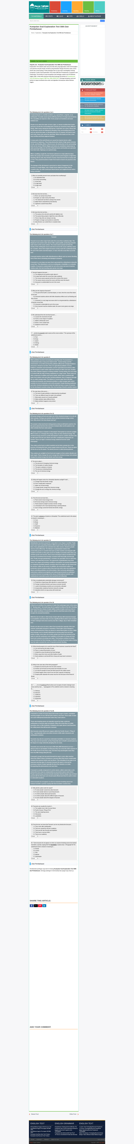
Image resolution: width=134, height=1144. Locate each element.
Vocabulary (95, 132)
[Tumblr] (97, 84)
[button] (54, 97)
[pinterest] (88, 84)
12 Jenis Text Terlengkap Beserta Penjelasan (90, 1126)
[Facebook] (82, 84)
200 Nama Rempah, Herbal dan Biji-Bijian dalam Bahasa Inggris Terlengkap (94, 112)
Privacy (46, 1139)
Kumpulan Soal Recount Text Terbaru (39, 1135)
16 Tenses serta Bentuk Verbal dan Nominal (66, 1134)
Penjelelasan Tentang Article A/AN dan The (66, 1126)
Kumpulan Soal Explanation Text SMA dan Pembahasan (49, 28)
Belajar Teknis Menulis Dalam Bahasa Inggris (91, 1134)
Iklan (32, 1139)
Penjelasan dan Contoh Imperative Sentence (66, 1128)
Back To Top (55, 1139)
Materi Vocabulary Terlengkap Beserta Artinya (91, 1133)
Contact (39, 1139)
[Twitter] (85, 84)
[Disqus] (54, 1050)
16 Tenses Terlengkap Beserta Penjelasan (90, 1128)
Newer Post (35, 1114)
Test (94, 128)
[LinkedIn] (94, 84)
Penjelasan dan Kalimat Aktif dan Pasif (65, 1133)
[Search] (102, 21)
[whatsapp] (102, 84)
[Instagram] (100, 84)
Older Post (72, 1114)
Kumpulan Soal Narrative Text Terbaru (40, 1134)
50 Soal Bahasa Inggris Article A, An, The (40, 1126)
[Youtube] (91, 84)
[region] (54, 47)
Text (82, 132)
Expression (83, 128)
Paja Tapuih (101, 1142)
